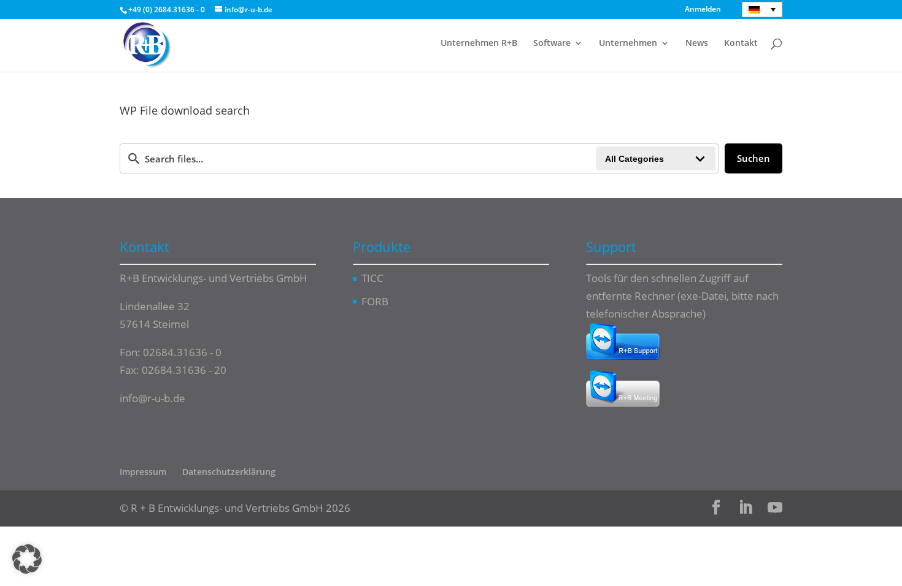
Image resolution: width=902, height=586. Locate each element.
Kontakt (741, 43)
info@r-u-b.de (152, 398)
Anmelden (703, 10)
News (696, 43)
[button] (27, 559)
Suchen (753, 158)
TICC (372, 278)
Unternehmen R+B (479, 43)
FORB (374, 301)
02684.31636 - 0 (182, 352)
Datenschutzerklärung (229, 472)
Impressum (143, 472)
